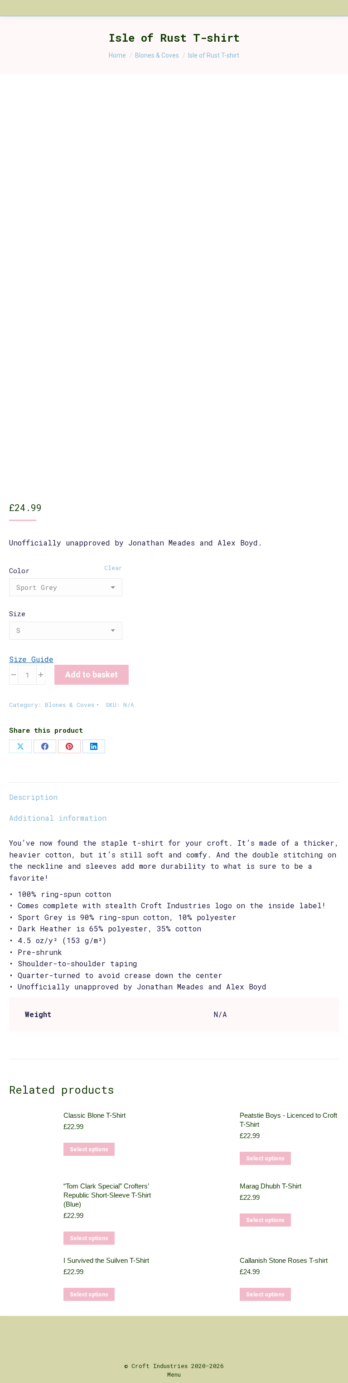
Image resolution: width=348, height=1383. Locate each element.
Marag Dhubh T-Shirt (270, 1186)
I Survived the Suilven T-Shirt (106, 1260)
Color (19, 570)
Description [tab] (33, 797)
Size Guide (31, 659)
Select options (89, 1149)
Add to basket (91, 674)
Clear (113, 568)
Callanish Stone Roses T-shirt (284, 1260)
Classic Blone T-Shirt (94, 1115)
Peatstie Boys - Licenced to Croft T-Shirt (288, 1119)
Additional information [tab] (57, 818)
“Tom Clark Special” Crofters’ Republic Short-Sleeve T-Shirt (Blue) (107, 1195)
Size (17, 613)
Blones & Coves (69, 705)
